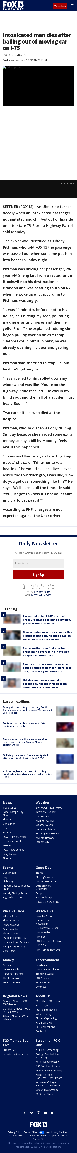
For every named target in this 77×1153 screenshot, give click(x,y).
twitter (32, 1113)
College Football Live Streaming (48, 1056)
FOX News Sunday (13, 849)
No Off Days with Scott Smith (16, 887)
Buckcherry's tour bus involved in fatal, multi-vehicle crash (25, 725)
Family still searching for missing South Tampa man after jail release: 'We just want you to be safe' (47, 667)
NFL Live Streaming (47, 1050)
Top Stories (9, 807)
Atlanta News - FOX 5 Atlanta (15, 1017)
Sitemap (7, 858)
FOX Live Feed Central (48, 941)
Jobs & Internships (46, 1009)
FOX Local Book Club (48, 969)
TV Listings (42, 1005)
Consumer (9, 823)
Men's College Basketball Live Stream (49, 1076)
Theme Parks (10, 933)
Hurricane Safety (45, 829)
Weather (43, 802)
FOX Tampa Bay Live (48, 949)
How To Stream (45, 916)
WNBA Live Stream (47, 1090)
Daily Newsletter (12, 854)
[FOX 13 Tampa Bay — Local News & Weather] (13, 5)
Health (6, 828)
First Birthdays (44, 897)
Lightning (8, 881)
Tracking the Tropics (47, 833)
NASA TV (41, 945)
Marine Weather (45, 820)
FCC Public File (44, 1022)
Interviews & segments (16, 1054)
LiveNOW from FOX (47, 928)
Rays (5, 877)
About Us (43, 996)
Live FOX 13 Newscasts (42, 922)
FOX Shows (42, 978)
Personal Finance (13, 973)
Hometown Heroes (47, 881)
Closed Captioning (46, 1018)
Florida (7, 819)
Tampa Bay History (14, 946)
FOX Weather (43, 842)
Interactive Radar (45, 812)
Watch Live (60, 6)
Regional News (15, 996)
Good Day (43, 867)
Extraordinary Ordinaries (43, 887)
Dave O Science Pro (47, 901)
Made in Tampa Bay (14, 937)
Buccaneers (9, 872)
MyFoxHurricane (45, 837)
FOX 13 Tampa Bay (12, 55)
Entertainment (48, 960)
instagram (38, 1113)
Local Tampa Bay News (13, 813)
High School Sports (14, 897)
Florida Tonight (11, 920)
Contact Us (42, 1031)
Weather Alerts (44, 825)
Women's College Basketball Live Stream (49, 1084)
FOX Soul (41, 936)
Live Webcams (44, 816)
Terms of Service (40, 595)
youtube (45, 1113)
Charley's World (45, 877)
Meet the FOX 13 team (49, 1001)
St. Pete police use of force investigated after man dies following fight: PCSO (25, 757)
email (52, 1113)
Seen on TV (9, 845)
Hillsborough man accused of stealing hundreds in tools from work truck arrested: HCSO (45, 683)
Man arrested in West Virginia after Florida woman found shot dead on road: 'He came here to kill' (47, 635)
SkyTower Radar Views (49, 807)
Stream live (9, 1050)
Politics (7, 832)
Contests (41, 986)
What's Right (10, 916)
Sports (8, 867)
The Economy (11, 978)
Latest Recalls (11, 969)
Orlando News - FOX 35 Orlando (15, 1002)
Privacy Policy (42, 591)
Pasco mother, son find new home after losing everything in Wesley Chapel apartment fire (46, 651)
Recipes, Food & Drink (16, 942)
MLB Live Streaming (47, 1061)
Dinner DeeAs (11, 924)
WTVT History (44, 1014)
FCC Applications (45, 1027)
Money (8, 960)
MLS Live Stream (45, 1094)
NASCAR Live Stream (48, 1066)
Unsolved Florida (12, 841)
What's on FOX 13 (46, 982)
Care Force (9, 950)
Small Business (11, 982)
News (26, 55)
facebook (25, 1113)
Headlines (41, 965)
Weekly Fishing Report (15, 893)
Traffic (39, 872)
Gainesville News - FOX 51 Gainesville (16, 1010)
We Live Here (13, 911)
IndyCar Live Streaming (49, 1070)
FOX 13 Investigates (14, 836)
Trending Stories (45, 973)
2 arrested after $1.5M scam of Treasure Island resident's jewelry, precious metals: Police (47, 619)
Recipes (40, 893)
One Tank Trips (12, 929)
